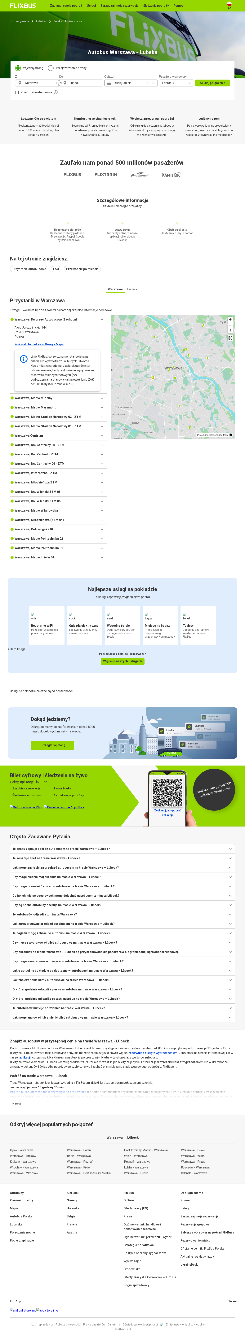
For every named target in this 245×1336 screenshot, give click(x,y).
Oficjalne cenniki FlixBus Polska (202, 1248)
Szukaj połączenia (212, 83)
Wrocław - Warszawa (24, 1167)
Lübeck (132, 289)
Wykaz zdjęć (132, 1261)
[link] (122, 733)
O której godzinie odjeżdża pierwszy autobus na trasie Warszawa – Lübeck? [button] (67, 989)
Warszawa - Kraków (23, 1156)
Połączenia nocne (22, 1232)
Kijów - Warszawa (21, 1150)
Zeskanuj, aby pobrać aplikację (167, 813)
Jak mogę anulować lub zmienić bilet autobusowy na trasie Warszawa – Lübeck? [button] (70, 1017)
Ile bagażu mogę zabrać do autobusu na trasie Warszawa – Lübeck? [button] (61, 933)
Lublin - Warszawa (136, 1167)
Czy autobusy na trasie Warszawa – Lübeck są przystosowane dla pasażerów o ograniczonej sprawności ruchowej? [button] (96, 952)
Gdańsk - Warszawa (194, 1173)
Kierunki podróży (21, 1200)
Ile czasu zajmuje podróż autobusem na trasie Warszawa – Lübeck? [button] (61, 849)
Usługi (184, 1208)
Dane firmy (114, 1324)
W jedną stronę (33, 68)
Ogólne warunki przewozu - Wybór (148, 1237)
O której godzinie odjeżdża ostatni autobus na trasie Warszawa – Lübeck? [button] (66, 999)
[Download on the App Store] (47, 1310)
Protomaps (202, 434)
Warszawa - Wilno (193, 1156)
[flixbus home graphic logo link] (23, 5)
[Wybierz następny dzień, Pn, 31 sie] (153, 83)
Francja (72, 1224)
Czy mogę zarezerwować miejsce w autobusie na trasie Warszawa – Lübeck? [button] (68, 961)
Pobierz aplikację (22, 1240)
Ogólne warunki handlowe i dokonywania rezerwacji (142, 1227)
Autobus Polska (21, 1216)
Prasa (128, 1216)
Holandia (73, 1208)
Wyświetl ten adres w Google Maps (39, 344)
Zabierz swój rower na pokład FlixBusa (207, 1232)
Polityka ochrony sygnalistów (145, 1253)
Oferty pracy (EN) (136, 1208)
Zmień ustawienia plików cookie (185, 1324)
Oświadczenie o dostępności (140, 1324)
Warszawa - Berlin (79, 1150)
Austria (72, 1232)
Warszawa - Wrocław (24, 1173)
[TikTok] (233, 1310)
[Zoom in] (230, 319)
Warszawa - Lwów (193, 1150)
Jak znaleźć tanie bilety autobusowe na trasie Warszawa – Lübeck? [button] (60, 980)
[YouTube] (230, 1310)
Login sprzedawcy (136, 1285)
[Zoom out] (230, 325)
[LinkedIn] (231, 1310)
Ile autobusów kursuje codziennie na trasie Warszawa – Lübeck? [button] (58, 1008)
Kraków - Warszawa (23, 1162)
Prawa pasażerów (94, 1324)
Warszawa (75, 21)
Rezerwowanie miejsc (195, 1240)
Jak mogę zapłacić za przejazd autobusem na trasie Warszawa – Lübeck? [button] (65, 867)
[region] (173, 377)
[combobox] (40, 83)
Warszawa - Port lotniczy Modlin (89, 1173)
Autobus (41, 21)
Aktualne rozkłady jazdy (197, 1256)
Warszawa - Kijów (78, 1167)
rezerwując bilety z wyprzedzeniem (153, 1053)
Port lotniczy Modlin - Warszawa (146, 1150)
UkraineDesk (189, 1264)
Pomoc (185, 1200)
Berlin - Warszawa (79, 1156)
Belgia (71, 1216)
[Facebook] (228, 1310)
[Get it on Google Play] (23, 1310)
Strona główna (20, 21)
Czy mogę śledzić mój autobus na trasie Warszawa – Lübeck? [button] (56, 877)
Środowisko (132, 1269)
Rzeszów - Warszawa (195, 1167)
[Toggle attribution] (231, 435)
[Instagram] (229, 1310)
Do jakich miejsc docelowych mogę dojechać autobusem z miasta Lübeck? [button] (65, 895)
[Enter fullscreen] (230, 338)
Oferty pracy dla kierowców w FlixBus (150, 1277)
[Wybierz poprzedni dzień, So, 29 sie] (147, 83)
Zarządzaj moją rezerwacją (199, 1216)
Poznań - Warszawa (137, 1162)
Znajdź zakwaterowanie (36, 92)
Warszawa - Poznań (80, 1162)
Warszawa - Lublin (136, 1173)
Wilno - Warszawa (136, 1156)
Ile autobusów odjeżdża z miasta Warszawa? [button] (44, 914)
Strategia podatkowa (139, 1245)
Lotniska (16, 1224)
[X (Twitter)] (232, 1310)
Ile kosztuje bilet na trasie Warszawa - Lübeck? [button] (46, 858)
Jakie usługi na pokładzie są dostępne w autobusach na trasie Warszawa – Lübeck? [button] (72, 970)
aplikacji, (25, 1057)
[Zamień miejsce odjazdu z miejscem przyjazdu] (59, 83)
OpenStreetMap (219, 434)
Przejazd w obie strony (71, 68)
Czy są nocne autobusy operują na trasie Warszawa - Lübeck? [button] (56, 905)
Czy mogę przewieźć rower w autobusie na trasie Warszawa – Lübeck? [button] (63, 886)
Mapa (14, 1208)
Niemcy (72, 1200)
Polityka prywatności (68, 1324)
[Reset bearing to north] (230, 330)
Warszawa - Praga (193, 1162)
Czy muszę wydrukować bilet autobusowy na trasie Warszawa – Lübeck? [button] (64, 942)
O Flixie (129, 1200)
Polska (57, 21)
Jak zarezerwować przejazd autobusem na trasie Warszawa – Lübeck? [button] (63, 924)
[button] (58, 319)
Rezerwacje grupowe (194, 1224)
